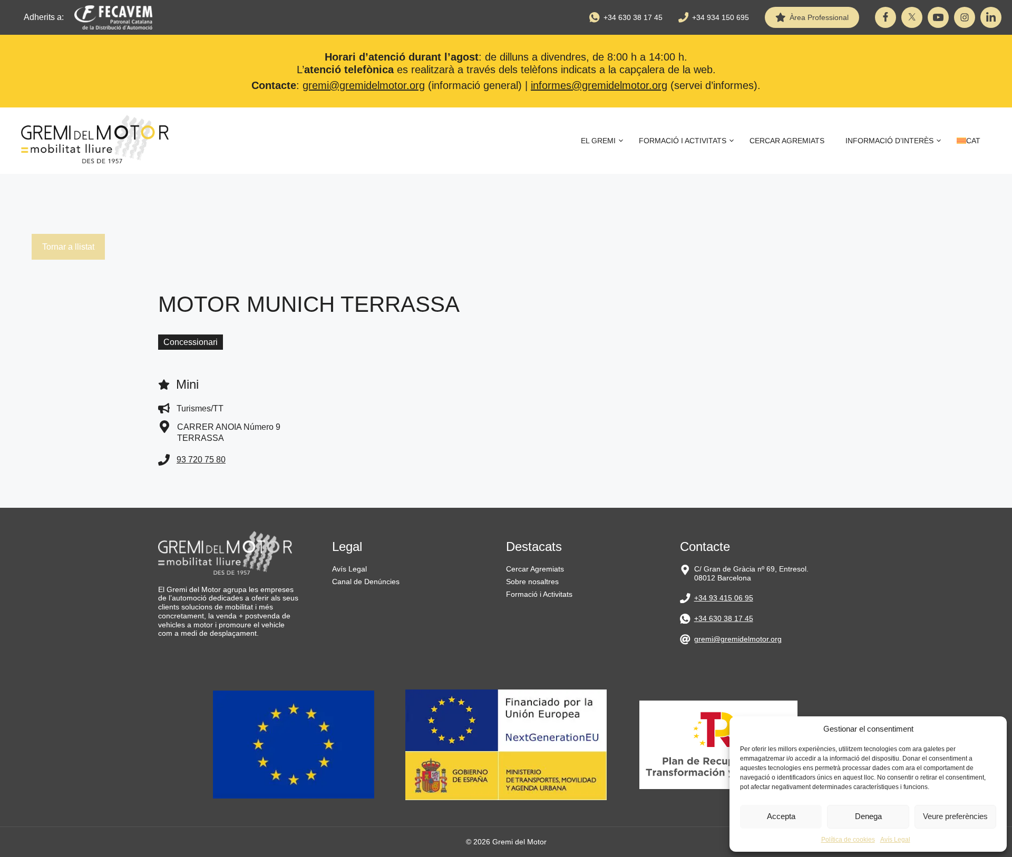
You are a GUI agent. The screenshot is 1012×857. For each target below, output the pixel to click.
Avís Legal (895, 839)
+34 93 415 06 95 (723, 598)
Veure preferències (955, 816)
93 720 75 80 (201, 459)
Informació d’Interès (889, 140)
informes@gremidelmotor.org (599, 85)
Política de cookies (848, 839)
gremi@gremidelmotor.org (364, 85)
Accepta (781, 816)
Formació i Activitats (682, 140)
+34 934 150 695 (720, 17)
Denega (868, 816)
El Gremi (598, 140)
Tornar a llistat (68, 246)
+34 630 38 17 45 (633, 17)
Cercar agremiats (787, 140)
